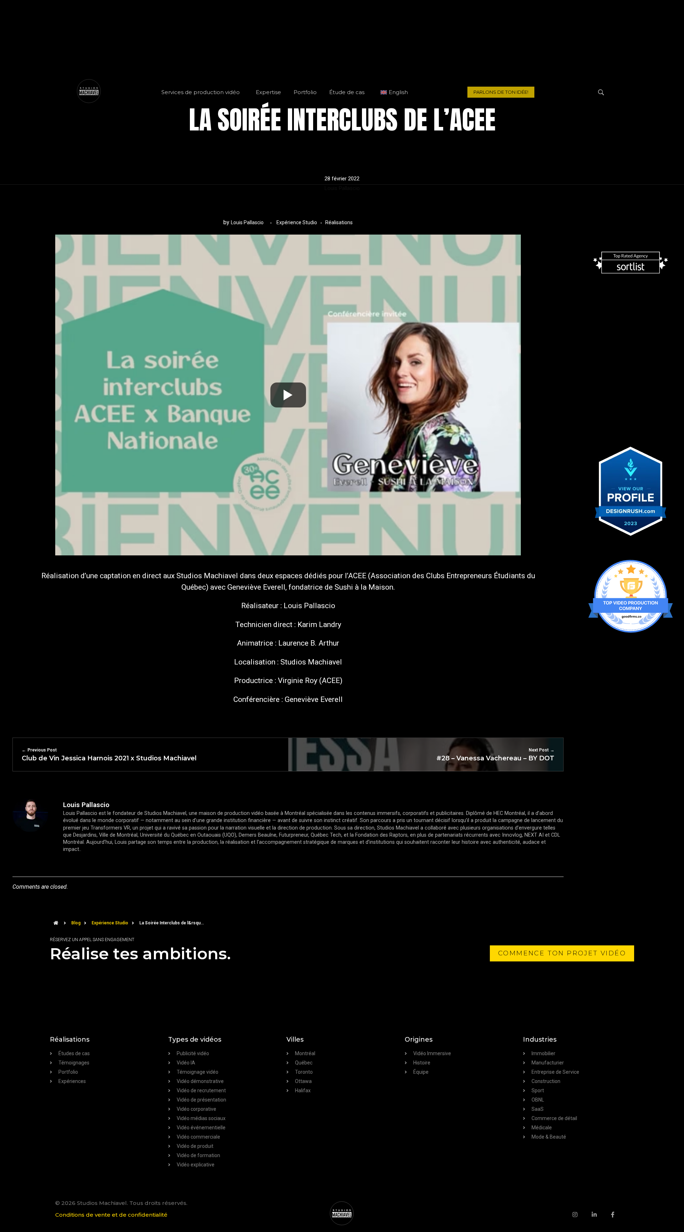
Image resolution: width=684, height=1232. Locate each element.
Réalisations (339, 222)
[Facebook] (620, 1214)
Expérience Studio (296, 222)
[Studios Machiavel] (341, 1213)
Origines (418, 1039)
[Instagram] (582, 1214)
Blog (76, 922)
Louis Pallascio (342, 188)
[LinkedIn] (601, 1214)
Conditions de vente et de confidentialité (111, 1214)
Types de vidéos (194, 1039)
